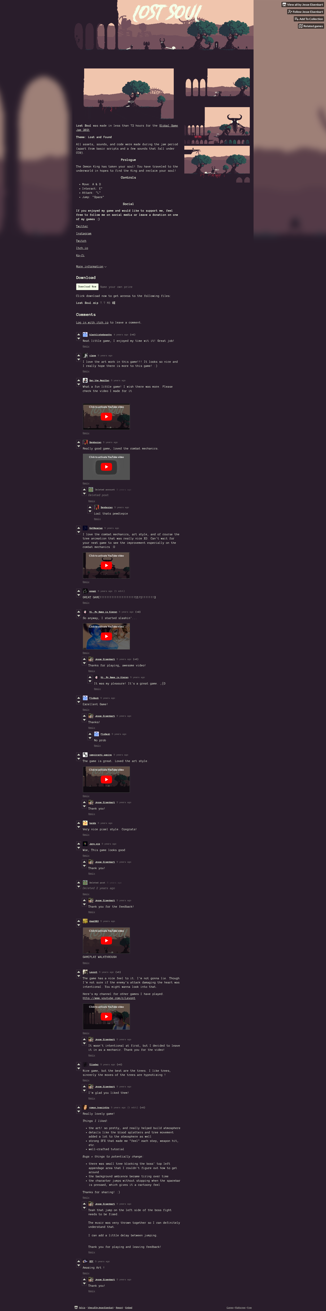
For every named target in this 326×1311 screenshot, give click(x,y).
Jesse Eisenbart (105, 659)
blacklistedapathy (100, 334)
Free (249, 1307)
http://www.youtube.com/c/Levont (109, 998)
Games (230, 1307)
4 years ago (121, 334)
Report (119, 1307)
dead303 (94, 921)
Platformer (240, 1307)
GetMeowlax (96, 528)
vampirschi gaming (100, 754)
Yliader (94, 1064)
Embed (128, 1307)
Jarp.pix (94, 844)
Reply (86, 346)
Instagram (83, 233)
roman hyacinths (99, 1107)
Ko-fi (80, 255)
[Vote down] (78, 338)
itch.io (82, 1307)
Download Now (87, 286)
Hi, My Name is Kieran (103, 612)
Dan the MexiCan (99, 380)
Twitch (81, 240)
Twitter (82, 226)
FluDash (94, 698)
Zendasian (95, 442)
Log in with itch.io (92, 322)
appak (92, 591)
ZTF (91, 1261)
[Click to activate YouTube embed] (106, 416)
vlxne (92, 355)
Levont (93, 972)
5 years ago (105, 355)
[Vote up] (78, 334)
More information (89, 266)
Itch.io (82, 248)
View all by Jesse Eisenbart (100, 1307)
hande (92, 823)
